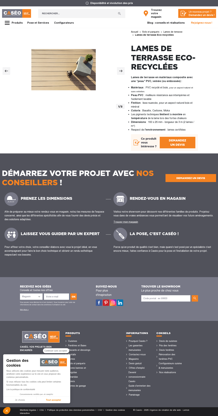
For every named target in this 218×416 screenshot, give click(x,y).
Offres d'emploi (137, 368)
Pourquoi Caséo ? (138, 341)
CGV (100, 410)
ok (74, 296)
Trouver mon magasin (125, 221)
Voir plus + (24, 310)
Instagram (113, 302)
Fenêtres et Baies (77, 345)
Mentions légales (28, 410)
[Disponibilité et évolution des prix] (109, 3)
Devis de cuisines (168, 341)
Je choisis (20, 400)
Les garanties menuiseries (136, 347)
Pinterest (106, 302)
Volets (71, 381)
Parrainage (134, 394)
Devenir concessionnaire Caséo (136, 377)
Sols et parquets (76, 363)
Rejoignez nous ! (201, 22)
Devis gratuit (135, 363)
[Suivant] (121, 71)
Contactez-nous (137, 354)
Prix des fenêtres (168, 345)
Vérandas (73, 377)
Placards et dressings (79, 350)
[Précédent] (6, 71)
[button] (7, 410)
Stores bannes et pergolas (77, 370)
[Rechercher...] (119, 13)
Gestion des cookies (115, 410)
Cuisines (72, 341)
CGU (41, 410)
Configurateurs (64, 22)
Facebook (99, 302)
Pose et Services (38, 22)
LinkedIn (120, 302)
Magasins (134, 359)
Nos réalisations (167, 372)
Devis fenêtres (166, 350)
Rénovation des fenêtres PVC (167, 356)
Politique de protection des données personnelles (70, 410)
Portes (71, 359)
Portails (72, 354)
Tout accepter (53, 400)
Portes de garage (77, 386)
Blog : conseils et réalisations (166, 22)
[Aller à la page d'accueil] (16, 13)
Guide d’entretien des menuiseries (139, 388)
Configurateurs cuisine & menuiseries (170, 365)
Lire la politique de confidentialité (20, 389)
